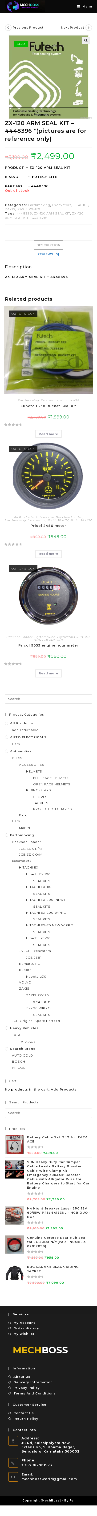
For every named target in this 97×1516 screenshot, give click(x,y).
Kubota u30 (69, 400)
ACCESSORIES (31, 764)
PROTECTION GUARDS (52, 809)
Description (48, 245)
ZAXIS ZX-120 (28, 209)
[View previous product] (8, 27)
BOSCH (18, 1061)
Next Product (72, 27)
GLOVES (40, 797)
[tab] (48, 245)
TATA (16, 1035)
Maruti (24, 828)
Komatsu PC (29, 963)
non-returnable (25, 730)
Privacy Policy (26, 1388)
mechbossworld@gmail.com (49, 1479)
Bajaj (23, 815)
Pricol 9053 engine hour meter (48, 645)
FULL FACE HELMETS (51, 778)
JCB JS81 (33, 957)
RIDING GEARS (38, 790)
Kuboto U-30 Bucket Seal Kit (48, 406)
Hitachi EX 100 (38, 874)
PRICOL (18, 1067)
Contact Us (23, 1413)
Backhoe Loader (69, 517)
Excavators (61, 205)
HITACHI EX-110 (39, 887)
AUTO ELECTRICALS (28, 737)
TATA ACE (27, 1041)
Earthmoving (39, 205)
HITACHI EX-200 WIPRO (46, 912)
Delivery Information (33, 1382)
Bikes (17, 758)
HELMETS (34, 771)
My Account (24, 1322)
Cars (16, 744)
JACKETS (40, 803)
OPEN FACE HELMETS (51, 784)
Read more (48, 434)
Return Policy (25, 1418)
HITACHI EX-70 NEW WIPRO (49, 925)
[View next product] (88, 27)
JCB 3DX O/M (81, 520)
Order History (26, 1328)
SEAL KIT (80, 205)
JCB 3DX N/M (58, 520)
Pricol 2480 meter (48, 526)
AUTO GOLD (22, 1055)
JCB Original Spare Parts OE (36, 1021)
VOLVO (25, 982)
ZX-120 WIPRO (38, 1008)
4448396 (24, 213)
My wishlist (23, 1333)
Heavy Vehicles (24, 1028)
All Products (24, 517)
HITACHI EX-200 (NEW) (45, 900)
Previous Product (28, 27)
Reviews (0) (48, 254)
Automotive (45, 517)
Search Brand (23, 1048)
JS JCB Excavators (35, 951)
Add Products (64, 1089)
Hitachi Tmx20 (38, 938)
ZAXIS (10, 209)
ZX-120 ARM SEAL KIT (52, 213)
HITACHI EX (28, 867)
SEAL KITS (41, 881)
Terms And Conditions (34, 1393)
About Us (21, 1377)
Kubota (25, 970)
